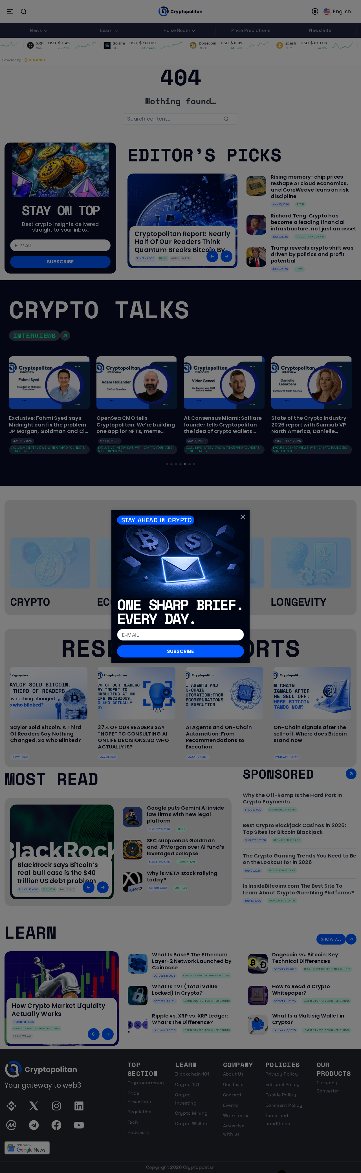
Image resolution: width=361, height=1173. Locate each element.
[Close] (242, 516)
